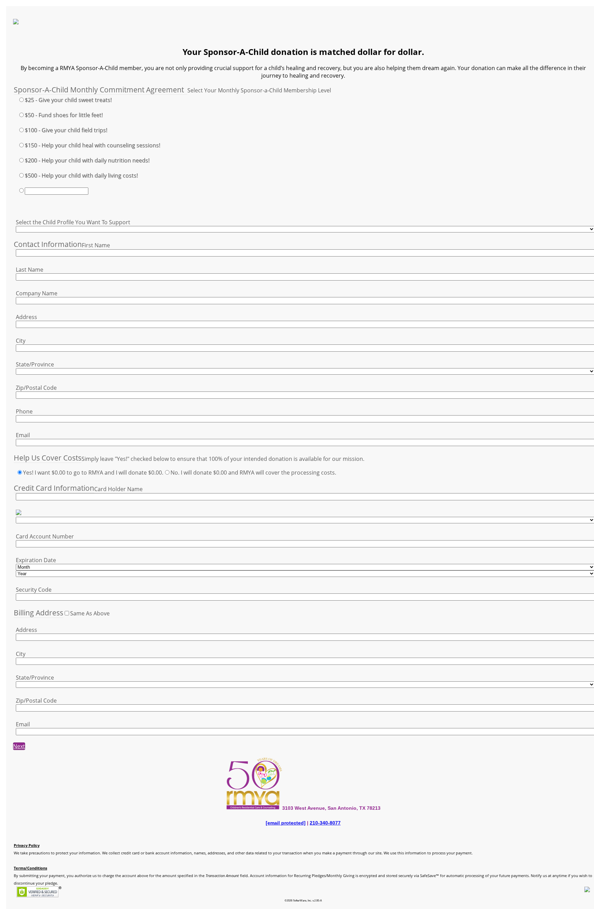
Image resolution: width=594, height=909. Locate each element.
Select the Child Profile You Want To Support (73, 222)
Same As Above (90, 613)
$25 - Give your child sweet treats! (68, 100)
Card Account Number (45, 536)
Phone (24, 411)
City (20, 340)
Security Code (34, 589)
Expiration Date (36, 560)
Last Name (29, 269)
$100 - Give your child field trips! (66, 130)
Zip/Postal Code (36, 387)
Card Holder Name (118, 489)
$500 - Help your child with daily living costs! (81, 175)
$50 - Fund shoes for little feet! (64, 115)
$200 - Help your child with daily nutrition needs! (87, 160)
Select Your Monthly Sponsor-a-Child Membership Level (259, 90)
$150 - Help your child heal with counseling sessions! (92, 145)
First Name (96, 245)
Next (19, 746)
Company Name (36, 293)
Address (26, 317)
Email (23, 435)
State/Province (35, 364)
